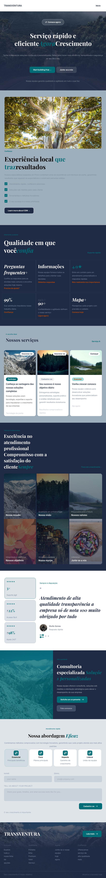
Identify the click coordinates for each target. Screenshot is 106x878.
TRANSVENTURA (13, 5)
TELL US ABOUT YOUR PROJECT (18, 786)
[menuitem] (98, 5)
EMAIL (57, 773)
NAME (6, 773)
